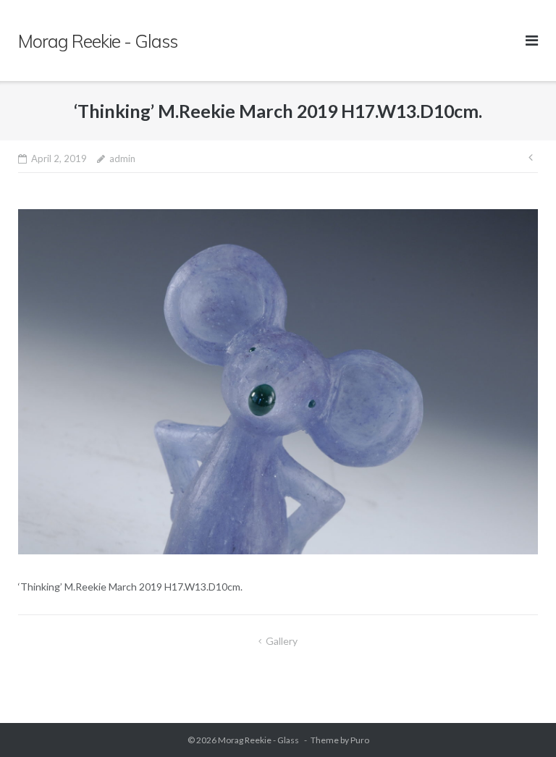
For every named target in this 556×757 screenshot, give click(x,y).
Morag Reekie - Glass (259, 740)
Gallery (282, 641)
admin (122, 158)
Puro (359, 740)
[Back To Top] (520, 722)
